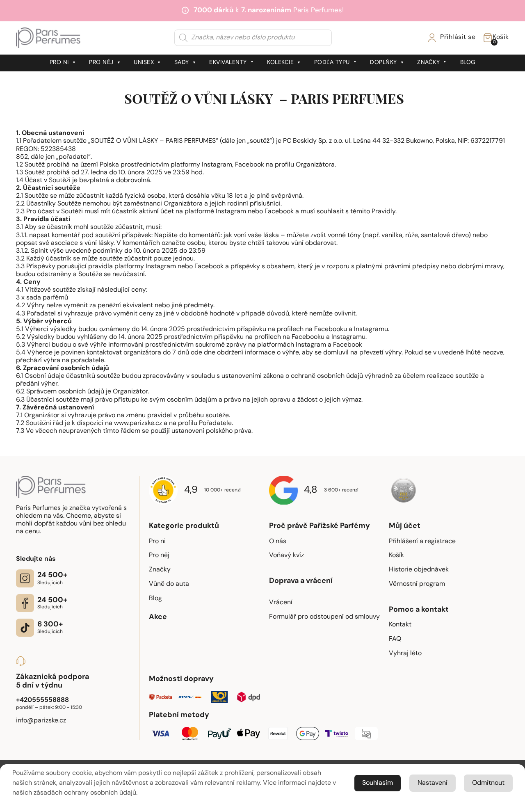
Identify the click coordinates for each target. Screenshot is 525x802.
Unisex (144, 62)
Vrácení (280, 602)
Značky (428, 62)
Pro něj (101, 62)
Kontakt (400, 624)
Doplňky (383, 62)
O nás (277, 541)
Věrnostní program (417, 584)
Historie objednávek (419, 570)
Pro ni (59, 62)
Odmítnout (488, 783)
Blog (468, 62)
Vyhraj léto (405, 653)
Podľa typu (332, 62)
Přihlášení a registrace (422, 541)
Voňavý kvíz (286, 555)
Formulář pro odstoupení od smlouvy (324, 617)
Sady (181, 62)
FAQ (395, 639)
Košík (396, 555)
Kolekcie (280, 62)
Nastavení (432, 783)
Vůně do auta (169, 584)
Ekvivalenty (228, 62)
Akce (158, 617)
